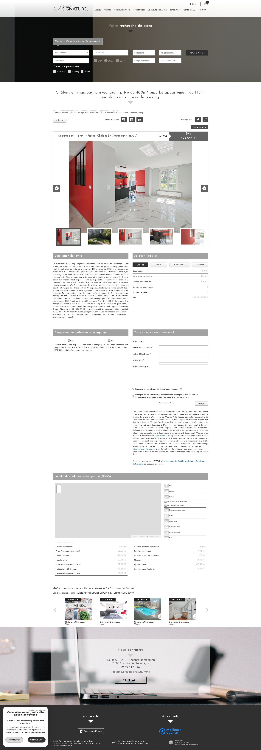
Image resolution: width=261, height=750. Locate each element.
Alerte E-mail (189, 10)
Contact (202, 10)
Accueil (97, 10)
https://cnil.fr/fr (161, 435)
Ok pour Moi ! (36, 740)
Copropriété (179, 265)
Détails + (158, 265)
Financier (200, 265)
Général (140, 265)
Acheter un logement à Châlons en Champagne (79, 111)
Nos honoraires (79, 743)
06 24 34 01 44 (130, 667)
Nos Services (139, 10)
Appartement (104, 111)
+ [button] (59, 486)
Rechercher (196, 52)
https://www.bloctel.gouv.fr (144, 449)
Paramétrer (14, 740)
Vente (58, 41)
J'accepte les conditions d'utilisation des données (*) (158, 389)
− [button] (59, 491)
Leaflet (134, 536)
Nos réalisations (122, 10)
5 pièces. (115, 111)
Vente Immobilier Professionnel (83, 41)
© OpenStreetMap (154, 536)
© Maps (142, 536)
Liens (87, 743)
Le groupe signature (157, 10)
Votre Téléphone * (142, 354)
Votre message (140, 366)
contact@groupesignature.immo (130, 671)
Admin (92, 743)
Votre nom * (139, 341)
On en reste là (35, 710)
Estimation (175, 10)
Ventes (107, 10)
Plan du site (57, 743)
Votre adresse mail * (143, 348)
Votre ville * (138, 360)
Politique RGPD (68, 745)
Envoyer (201, 403)
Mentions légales (67, 743)
